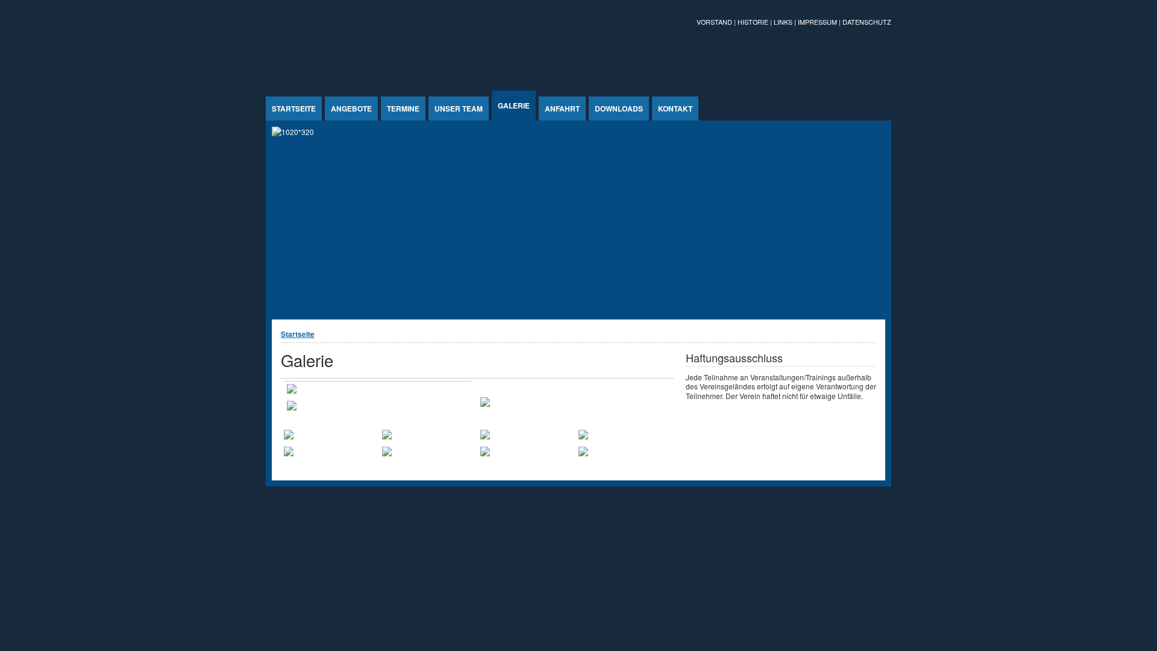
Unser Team (458, 108)
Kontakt (675, 108)
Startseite (294, 108)
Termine (403, 108)
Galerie (514, 105)
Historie (753, 22)
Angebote (351, 108)
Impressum (817, 22)
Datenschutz (866, 22)
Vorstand (714, 22)
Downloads (619, 108)
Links (783, 22)
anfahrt (562, 108)
